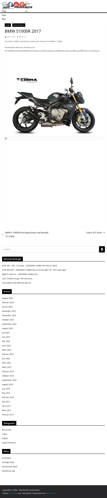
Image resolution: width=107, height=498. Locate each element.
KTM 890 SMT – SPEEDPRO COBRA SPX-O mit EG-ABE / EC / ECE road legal (34, 270)
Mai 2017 (6, 401)
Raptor (5, 438)
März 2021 (6, 363)
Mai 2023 (6, 341)
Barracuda (6, 429)
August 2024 (7, 298)
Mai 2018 (6, 393)
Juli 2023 (6, 332)
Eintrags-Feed (8, 462)
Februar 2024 (8, 302)
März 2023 (6, 350)
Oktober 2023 (8, 319)
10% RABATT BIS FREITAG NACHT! (16, 283)
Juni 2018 (6, 388)
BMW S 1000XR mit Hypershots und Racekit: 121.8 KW (27, 234)
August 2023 (7, 328)
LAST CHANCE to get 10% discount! (17, 278)
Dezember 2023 (9, 311)
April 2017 (6, 406)
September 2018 (9, 380)
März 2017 (6, 410)
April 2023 (6, 345)
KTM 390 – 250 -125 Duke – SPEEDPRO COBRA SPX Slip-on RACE (29, 265)
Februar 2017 (8, 414)
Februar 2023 (8, 354)
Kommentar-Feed (9, 466)
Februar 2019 (8, 371)
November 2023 (9, 315)
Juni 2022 (6, 358)
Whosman (22, 37)
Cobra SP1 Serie (94, 232)
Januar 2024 (7, 307)
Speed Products (18, 25)
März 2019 (6, 367)
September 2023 (9, 324)
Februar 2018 (8, 397)
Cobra (8, 25)
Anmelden (6, 458)
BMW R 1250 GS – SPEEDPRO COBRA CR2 (20, 274)
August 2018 (7, 384)
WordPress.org (8, 471)
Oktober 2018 (8, 376)
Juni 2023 (6, 337)
